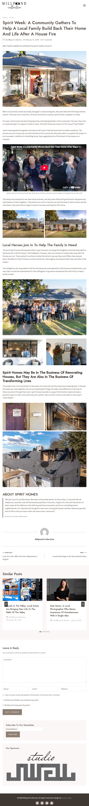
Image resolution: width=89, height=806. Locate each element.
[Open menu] (84, 5)
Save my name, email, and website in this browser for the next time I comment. (32, 695)
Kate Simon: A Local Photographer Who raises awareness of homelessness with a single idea (64, 610)
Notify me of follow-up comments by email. (22, 700)
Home (11, 17)
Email (35, 689)
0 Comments (47, 40)
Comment (8, 659)
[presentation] (22, 590)
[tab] (40, 631)
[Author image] (4, 40)
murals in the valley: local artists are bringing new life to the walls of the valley (22, 609)
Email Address (12, 729)
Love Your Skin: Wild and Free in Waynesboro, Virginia (20, 556)
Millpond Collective (15, 40)
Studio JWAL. (67, 798)
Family (5, 17)
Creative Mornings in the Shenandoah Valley (69, 555)
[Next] (83, 604)
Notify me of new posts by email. (17, 705)
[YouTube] (47, 803)
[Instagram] (42, 803)
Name (6, 689)
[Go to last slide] (6, 604)
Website (64, 689)
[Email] (52, 803)
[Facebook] (37, 803)
